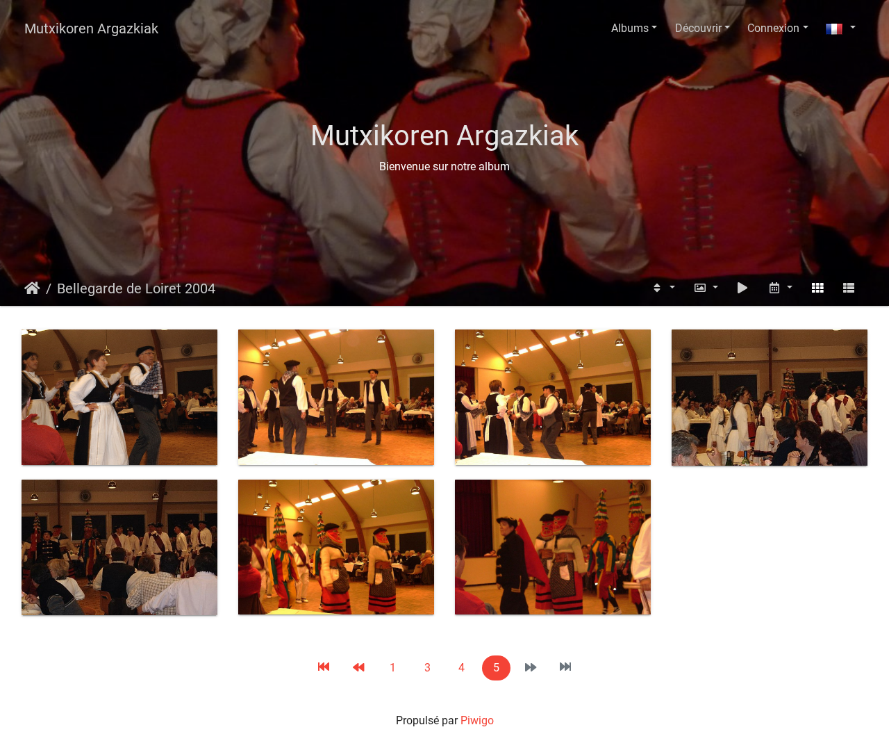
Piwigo (477, 720)
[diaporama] (743, 288)
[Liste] (849, 288)
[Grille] (817, 288)
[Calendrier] (779, 288)
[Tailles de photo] (705, 288)
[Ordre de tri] (662, 288)
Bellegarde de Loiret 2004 (136, 288)
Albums (630, 28)
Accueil (32, 288)
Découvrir (698, 28)
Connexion (773, 28)
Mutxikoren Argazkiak (91, 28)
